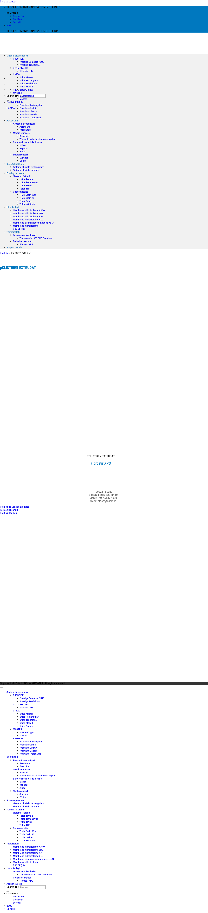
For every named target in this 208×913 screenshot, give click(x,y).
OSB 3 (23, 161)
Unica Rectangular (29, 80)
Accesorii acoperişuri (24, 123)
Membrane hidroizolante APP (28, 216)
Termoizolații (13, 232)
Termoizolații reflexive (24, 235)
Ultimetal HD (26, 71)
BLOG (9, 25)
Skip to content (8, 1)
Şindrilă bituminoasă (17, 55)
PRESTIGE (18, 58)
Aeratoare (25, 127)
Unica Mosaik (26, 86)
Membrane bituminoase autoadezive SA (33, 222)
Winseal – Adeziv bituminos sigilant (38, 139)
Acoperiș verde (14, 247)
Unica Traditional (28, 83)
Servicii (17, 22)
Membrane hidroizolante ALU (28, 219)
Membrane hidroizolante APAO (29, 210)
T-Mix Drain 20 (27, 198)
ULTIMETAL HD (20, 68)
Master (23, 99)
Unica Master (26, 77)
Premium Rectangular (31, 105)
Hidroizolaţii (12, 207)
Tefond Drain (26, 179)
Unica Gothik (26, 89)
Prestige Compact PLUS (32, 62)
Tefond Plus (26, 185)
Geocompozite (20, 191)
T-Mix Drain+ (26, 201)
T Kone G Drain (27, 204)
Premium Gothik (28, 108)
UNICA (16, 74)
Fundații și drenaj (15, 173)
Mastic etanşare (21, 133)
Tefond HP (25, 188)
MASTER (17, 92)
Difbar (23, 145)
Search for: (12, 95)
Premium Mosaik (28, 114)
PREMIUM (18, 102)
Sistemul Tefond (21, 176)
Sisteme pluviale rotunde (26, 170)
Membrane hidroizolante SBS (28, 213)
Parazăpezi (25, 130)
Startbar (24, 157)
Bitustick (24, 136)
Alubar (23, 151)
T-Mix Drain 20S (28, 195)
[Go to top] (1, 687)
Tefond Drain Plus (29, 182)
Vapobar (24, 148)
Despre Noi (18, 16)
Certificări (18, 19)
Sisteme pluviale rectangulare (28, 167)
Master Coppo (27, 96)
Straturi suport (20, 154)
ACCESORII (12, 120)
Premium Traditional (30, 117)
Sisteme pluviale (15, 164)
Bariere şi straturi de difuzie (27, 142)
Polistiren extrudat (22, 241)
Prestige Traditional (30, 65)
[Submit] (7, 100)
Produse (4, 253)
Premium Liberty (28, 111)
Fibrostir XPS (26, 244)
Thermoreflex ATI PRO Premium (36, 238)
